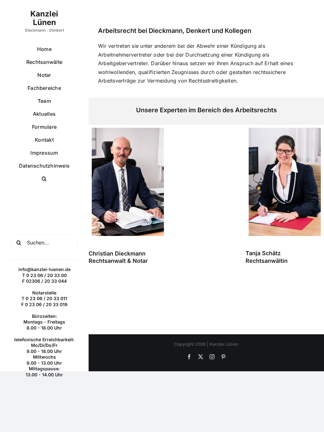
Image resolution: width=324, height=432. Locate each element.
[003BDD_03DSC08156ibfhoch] (128, 130)
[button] (44, 178)
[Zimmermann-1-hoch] (285, 130)
